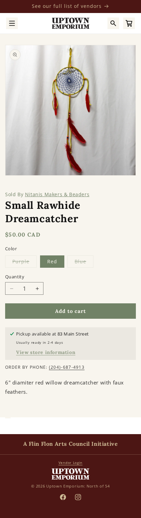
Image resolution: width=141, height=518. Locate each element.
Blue (84, 263)
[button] (12, 23)
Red (52, 261)
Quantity (14, 277)
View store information (45, 352)
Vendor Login (70, 462)
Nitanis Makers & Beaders (57, 194)
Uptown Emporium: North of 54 (78, 486)
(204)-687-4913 (67, 367)
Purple (24, 263)
